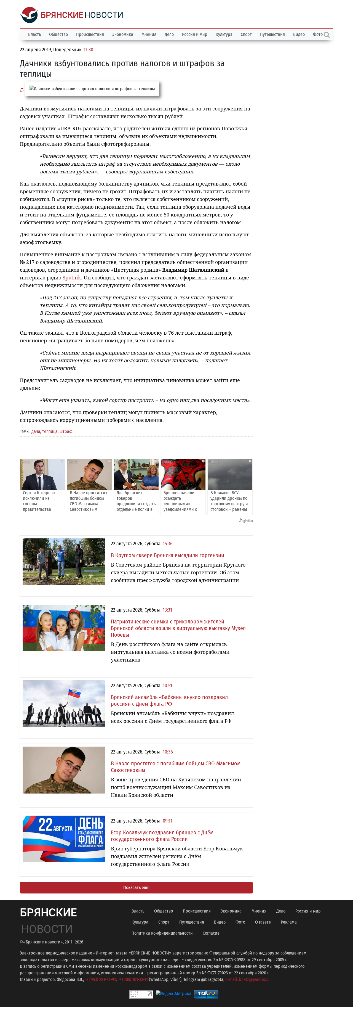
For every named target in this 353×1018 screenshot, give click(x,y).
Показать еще (136, 887)
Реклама (289, 922)
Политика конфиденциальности (162, 933)
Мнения (148, 34)
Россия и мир (194, 34)
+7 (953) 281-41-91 (100, 979)
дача (35, 431)
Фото (240, 922)
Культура (224, 34)
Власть (34, 34)
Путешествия (272, 34)
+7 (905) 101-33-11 (133, 979)
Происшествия (90, 34)
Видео (299, 34)
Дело (169, 34)
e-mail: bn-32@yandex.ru (248, 979)
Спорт (246, 34)
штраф (66, 431)
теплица (50, 431)
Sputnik (72, 277)
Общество (58, 34)
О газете (263, 922)
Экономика (122, 34)
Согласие (211, 933)
